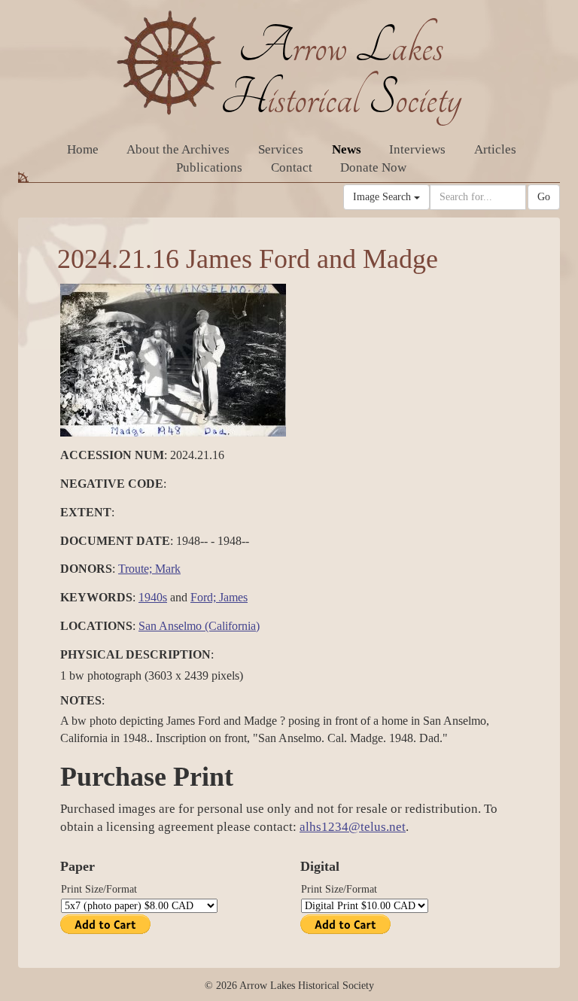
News (346, 149)
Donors (86, 568)
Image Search (383, 196)
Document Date (115, 540)
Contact (291, 167)
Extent (85, 512)
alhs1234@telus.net (353, 827)
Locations (96, 625)
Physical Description (135, 654)
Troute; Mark (149, 568)
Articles (495, 149)
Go (543, 196)
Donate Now (373, 167)
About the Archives (178, 149)
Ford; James (219, 597)
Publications (209, 167)
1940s (152, 597)
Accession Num (112, 455)
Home (83, 149)
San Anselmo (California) (199, 625)
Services (280, 149)
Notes (81, 700)
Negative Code (111, 483)
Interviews (417, 149)
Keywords (96, 597)
